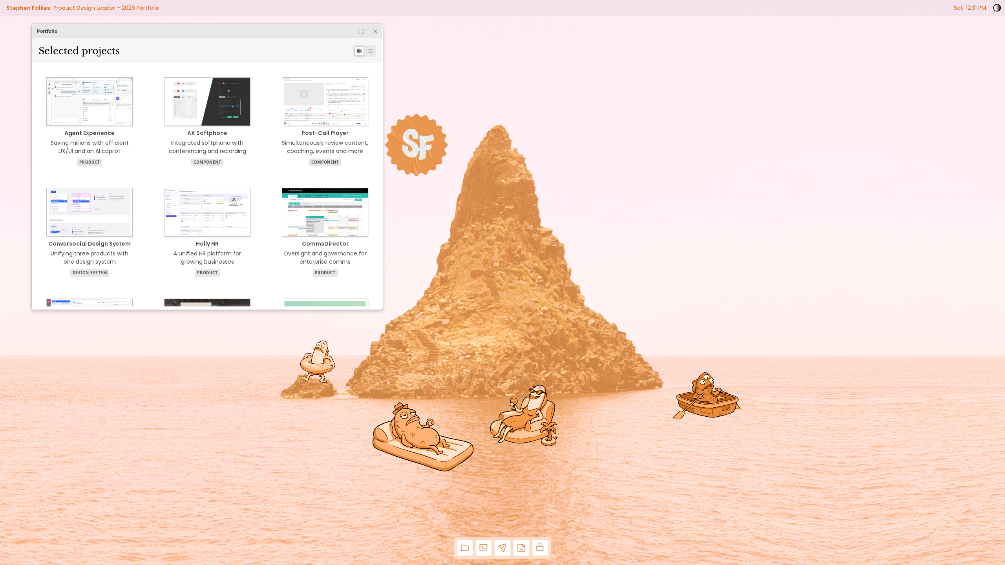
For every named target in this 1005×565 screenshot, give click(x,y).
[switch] (364, 51)
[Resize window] (361, 31)
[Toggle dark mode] (997, 8)
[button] (465, 548)
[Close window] (375, 31)
